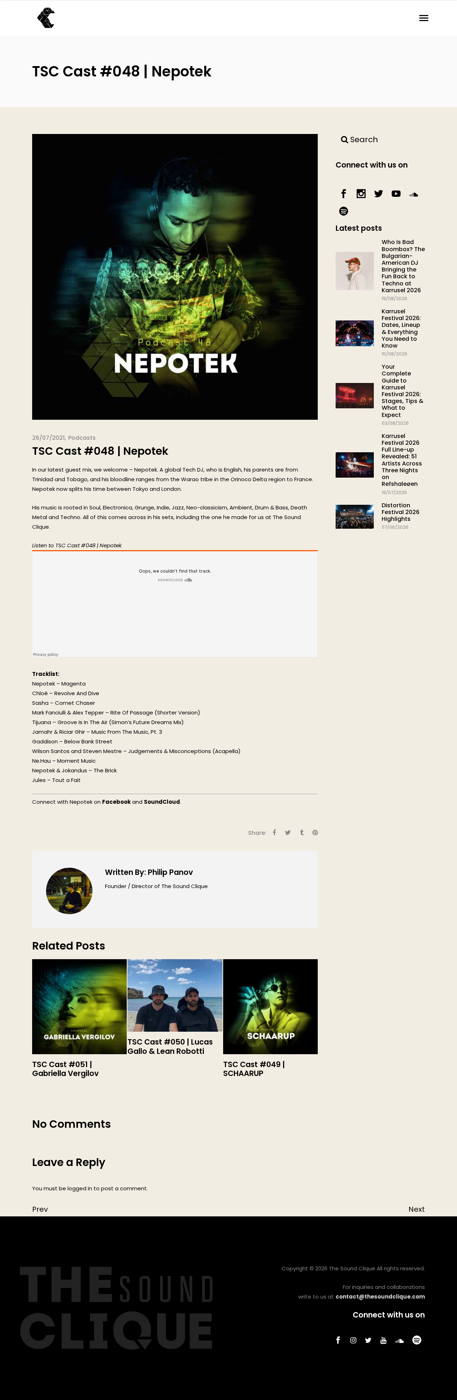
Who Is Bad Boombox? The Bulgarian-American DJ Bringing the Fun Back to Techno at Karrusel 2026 (403, 266)
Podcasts (82, 438)
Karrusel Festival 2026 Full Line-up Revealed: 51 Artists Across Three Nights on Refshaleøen (402, 460)
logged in (79, 1188)
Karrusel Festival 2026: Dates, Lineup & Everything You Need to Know (401, 328)
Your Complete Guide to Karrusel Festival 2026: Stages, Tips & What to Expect (402, 391)
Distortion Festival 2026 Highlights (401, 512)
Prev (40, 1209)
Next (416, 1209)
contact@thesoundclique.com (380, 1296)
